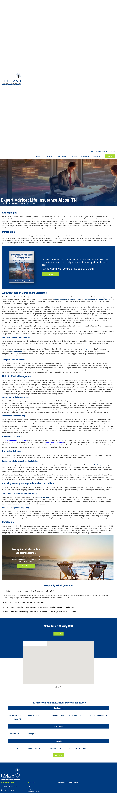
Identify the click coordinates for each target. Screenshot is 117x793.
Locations (96, 156)
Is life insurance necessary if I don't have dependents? (23, 602)
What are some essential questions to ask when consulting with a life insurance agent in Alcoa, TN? (40, 607)
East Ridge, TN (34, 715)
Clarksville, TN (14, 734)
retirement (86, 349)
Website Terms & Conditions (68, 782)
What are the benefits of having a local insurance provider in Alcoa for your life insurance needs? (39, 611)
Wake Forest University (55, 442)
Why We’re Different (34, 792)
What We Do (49, 156)
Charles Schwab (43, 497)
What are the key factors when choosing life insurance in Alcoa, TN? (28, 591)
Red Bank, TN (76, 715)
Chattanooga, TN (15, 715)
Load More (58, 755)
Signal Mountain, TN (99, 715)
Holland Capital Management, (15, 440)
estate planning (16, 351)
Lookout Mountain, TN (58, 715)
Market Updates (85, 156)
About (30, 786)
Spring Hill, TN (55, 748)
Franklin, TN (13, 748)
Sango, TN (33, 734)
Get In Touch (26, 566)
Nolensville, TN (34, 748)
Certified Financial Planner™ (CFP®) (97, 299)
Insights (74, 156)
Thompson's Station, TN (80, 748)
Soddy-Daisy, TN (15, 719)
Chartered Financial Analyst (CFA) (67, 299)
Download (51, 274)
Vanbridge (98, 465)
